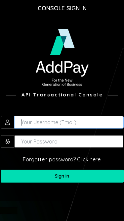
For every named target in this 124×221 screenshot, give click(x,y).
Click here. (89, 159)
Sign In (62, 176)
